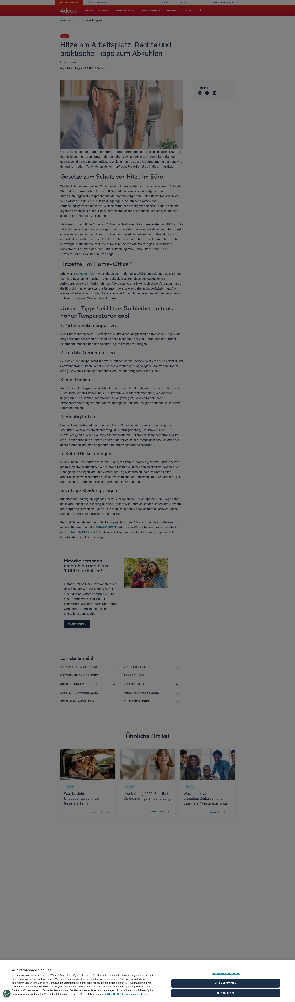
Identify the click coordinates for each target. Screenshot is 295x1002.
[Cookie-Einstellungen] (7, 994)
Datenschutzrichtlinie (136, 993)
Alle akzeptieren (225, 983)
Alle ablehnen (226, 993)
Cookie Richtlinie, (114, 993)
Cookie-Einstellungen (226, 973)
